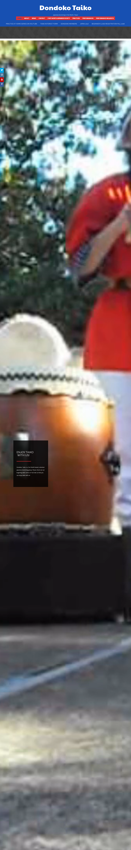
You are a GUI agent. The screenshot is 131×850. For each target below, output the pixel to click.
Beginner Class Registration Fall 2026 (108, 24)
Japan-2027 (84, 24)
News (34, 18)
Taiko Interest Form (49, 24)
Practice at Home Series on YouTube (21, 24)
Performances (87, 18)
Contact (42, 18)
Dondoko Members (69, 24)
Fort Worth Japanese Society (59, 18)
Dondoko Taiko (65, 7)
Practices (76, 18)
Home (19, 18)
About (26, 18)
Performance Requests (105, 18)
